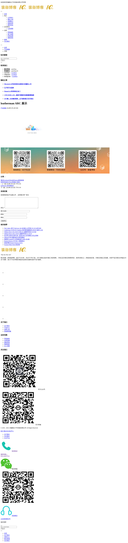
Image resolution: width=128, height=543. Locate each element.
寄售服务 (10, 32)
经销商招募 (7, 331)
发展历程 (10, 23)
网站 (2, 217)
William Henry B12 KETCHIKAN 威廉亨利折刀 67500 (20, 232)
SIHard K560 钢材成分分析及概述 (14, 237)
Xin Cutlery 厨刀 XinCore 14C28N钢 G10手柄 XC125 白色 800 (22, 228)
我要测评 (7, 344)
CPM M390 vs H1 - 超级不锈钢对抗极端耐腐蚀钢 (19, 95)
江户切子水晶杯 (9, 87)
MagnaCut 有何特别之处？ (12, 91)
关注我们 (7, 41)
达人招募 (7, 346)
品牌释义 (10, 21)
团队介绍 (10, 19)
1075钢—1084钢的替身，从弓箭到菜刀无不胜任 (18, 98)
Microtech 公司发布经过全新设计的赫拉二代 (17, 84)
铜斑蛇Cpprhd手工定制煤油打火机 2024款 (17, 239)
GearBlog (14, 73)
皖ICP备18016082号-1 (7, 431)
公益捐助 (10, 28)
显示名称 (3, 211)
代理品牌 (7, 340)
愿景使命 (10, 25)
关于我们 (7, 326)
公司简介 (10, 17)
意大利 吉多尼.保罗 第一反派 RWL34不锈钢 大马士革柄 (21, 235)
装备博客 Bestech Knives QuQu (13, 243)
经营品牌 (10, 36)
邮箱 (2, 214)
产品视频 (7, 49)
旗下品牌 (10, 34)
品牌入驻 (7, 329)
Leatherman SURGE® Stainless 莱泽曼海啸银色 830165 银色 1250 (23, 230)
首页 (5, 14)
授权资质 (10, 37)
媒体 (5, 39)
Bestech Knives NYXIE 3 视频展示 (14, 241)
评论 (3, 208)
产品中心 (7, 327)
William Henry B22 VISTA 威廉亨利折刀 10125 (18, 233)
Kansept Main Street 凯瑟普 (12, 244)
